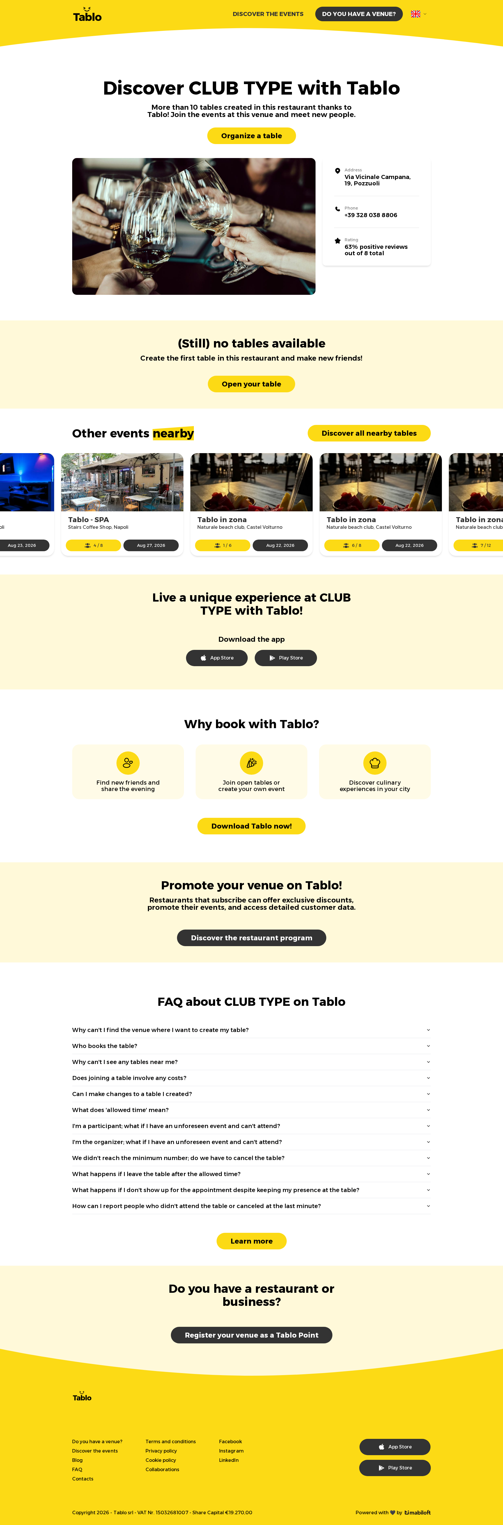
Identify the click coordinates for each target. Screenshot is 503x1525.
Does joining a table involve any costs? (129, 1077)
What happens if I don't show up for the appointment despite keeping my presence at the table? (215, 1190)
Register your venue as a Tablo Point (251, 1335)
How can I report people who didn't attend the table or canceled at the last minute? (196, 1206)
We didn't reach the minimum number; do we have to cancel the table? (178, 1158)
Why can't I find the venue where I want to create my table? (160, 1029)
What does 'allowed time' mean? (120, 1109)
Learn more (252, 1241)
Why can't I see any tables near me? (125, 1061)
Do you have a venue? (359, 13)
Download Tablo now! (251, 826)
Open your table (251, 384)
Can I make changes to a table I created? (132, 1093)
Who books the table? (104, 1045)
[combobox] (419, 14)
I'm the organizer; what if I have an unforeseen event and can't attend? (177, 1142)
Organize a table (251, 136)
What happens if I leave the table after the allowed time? (156, 1174)
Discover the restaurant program (251, 938)
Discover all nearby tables (369, 433)
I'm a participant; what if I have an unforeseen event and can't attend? (176, 1126)
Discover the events (268, 13)
